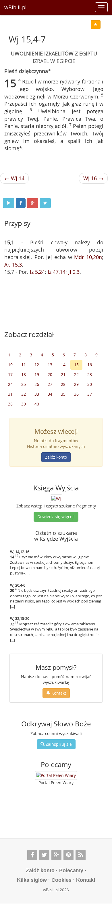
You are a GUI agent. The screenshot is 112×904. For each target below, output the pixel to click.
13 (50, 364)
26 (36, 384)
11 (23, 364)
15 (76, 364)
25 (23, 384)
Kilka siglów (32, 880)
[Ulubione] (96, 24)
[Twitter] (44, 855)
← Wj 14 (14, 178)
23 (89, 374)
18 (23, 374)
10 (10, 364)
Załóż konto (56, 457)
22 (76, 374)
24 (10, 384)
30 (89, 384)
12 (36, 364)
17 (10, 374)
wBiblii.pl (15, 7)
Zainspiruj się (58, 744)
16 (89, 364)
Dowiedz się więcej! (56, 516)
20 (50, 374)
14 (63, 364)
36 (76, 394)
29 (76, 384)
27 (50, 384)
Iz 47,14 (56, 271)
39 (23, 404)
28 (63, 384)
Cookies (61, 880)
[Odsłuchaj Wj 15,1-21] (8, 203)
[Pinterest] (68, 855)
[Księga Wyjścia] (56, 498)
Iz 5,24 (37, 271)
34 (50, 394)
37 (89, 394)
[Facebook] (32, 855)
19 (36, 374)
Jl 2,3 (74, 271)
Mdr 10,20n (88, 257)
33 (36, 394)
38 (10, 404)
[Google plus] (56, 855)
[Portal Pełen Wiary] (56, 775)
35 (63, 394)
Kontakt (58, 693)
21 (63, 374)
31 (10, 394)
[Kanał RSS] (81, 855)
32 (23, 394)
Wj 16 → (93, 178)
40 (36, 404)
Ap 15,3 (13, 264)
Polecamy (71, 870)
